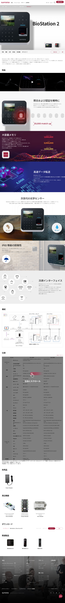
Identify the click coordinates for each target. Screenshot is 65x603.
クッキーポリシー (14, 588)
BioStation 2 (29, 6)
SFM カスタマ (41, 580)
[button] (48, 45)
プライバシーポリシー (5, 588)
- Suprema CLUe (17, 572)
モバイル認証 (4, 582)
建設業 (27, 565)
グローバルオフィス (54, 569)
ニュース (52, 566)
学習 (39, 566)
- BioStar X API (16, 568)
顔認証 (27, 580)
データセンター (29, 566)
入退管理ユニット (5, 576)
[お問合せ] (60, 596)
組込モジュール (17, 575)
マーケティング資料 (42, 565)
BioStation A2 (10, 548)
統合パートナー (17, 565)
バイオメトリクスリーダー (7, 577)
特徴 (3, 52)
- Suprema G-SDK (17, 569)
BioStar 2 (3, 571)
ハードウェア (14, 6)
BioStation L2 (25, 548)
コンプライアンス (22, 588)
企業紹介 (52, 563)
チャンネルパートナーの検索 (44, 576)
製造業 (27, 572)
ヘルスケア (28, 568)
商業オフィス (28, 569)
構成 (6, 52)
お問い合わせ (60, 2)
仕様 (10, 52)
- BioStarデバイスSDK (18, 571)
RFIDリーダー (4, 579)
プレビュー (52, 528)
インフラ (28, 571)
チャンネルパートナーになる (44, 577)
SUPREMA (5, 3)
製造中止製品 (22, 6)
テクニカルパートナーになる (44, 579)
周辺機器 (18, 52)
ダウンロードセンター (43, 563)
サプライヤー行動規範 (31, 588)
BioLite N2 (40, 548)
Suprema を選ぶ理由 (54, 565)
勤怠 (27, 579)
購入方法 (48, 2)
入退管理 (28, 577)
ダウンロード (24, 52)
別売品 (13, 52)
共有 (61, 52)
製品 (6, 6)
